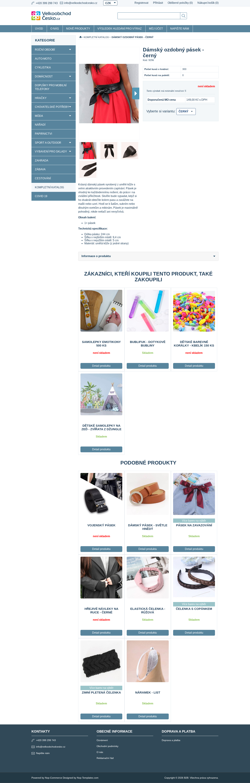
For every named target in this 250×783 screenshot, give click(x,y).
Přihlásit (158, 2)
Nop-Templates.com (87, 777)
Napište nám (179, 28)
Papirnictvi (43, 133)
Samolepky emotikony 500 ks (101, 343)
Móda (39, 115)
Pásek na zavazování (194, 525)
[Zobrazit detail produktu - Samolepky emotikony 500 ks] (101, 311)
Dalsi (135, 93)
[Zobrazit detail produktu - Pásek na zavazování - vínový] (194, 494)
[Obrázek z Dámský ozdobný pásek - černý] (87, 150)
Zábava (40, 169)
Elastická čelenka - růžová (147, 610)
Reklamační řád (105, 758)
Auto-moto (43, 58)
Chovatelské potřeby (52, 106)
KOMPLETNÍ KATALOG (49, 187)
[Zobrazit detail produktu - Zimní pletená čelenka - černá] (101, 661)
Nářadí (40, 124)
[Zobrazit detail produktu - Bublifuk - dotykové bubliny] (148, 311)
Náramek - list (147, 692)
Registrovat (141, 2)
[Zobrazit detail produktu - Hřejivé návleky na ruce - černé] (101, 577)
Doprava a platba (171, 740)
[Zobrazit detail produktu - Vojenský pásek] (101, 494)
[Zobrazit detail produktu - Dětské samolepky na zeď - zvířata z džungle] (101, 394)
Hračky (41, 98)
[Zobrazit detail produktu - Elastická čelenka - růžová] (148, 577)
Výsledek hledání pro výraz (119, 28)
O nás (54, 28)
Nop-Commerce (53, 777)
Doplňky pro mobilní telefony (50, 87)
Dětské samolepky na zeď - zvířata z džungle (101, 427)
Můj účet (156, 28)
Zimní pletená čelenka (101, 692)
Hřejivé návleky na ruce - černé (101, 610)
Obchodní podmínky (107, 746)
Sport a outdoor (48, 142)
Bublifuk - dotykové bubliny (147, 343)
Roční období (45, 49)
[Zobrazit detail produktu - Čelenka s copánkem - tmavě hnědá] (194, 577)
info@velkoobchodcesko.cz (80, 3)
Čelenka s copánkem (194, 609)
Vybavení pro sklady (51, 151)
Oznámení (102, 740)
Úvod (39, 28)
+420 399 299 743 (46, 740)
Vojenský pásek (101, 525)
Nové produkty (78, 28)
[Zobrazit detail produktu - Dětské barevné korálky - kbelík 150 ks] (194, 311)
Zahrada (41, 160)
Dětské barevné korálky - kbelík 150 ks (194, 343)
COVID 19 (41, 196)
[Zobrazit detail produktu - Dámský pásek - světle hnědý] (148, 494)
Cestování (43, 178)
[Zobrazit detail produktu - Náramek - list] (148, 661)
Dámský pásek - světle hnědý (147, 527)
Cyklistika (43, 67)
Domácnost (44, 76)
